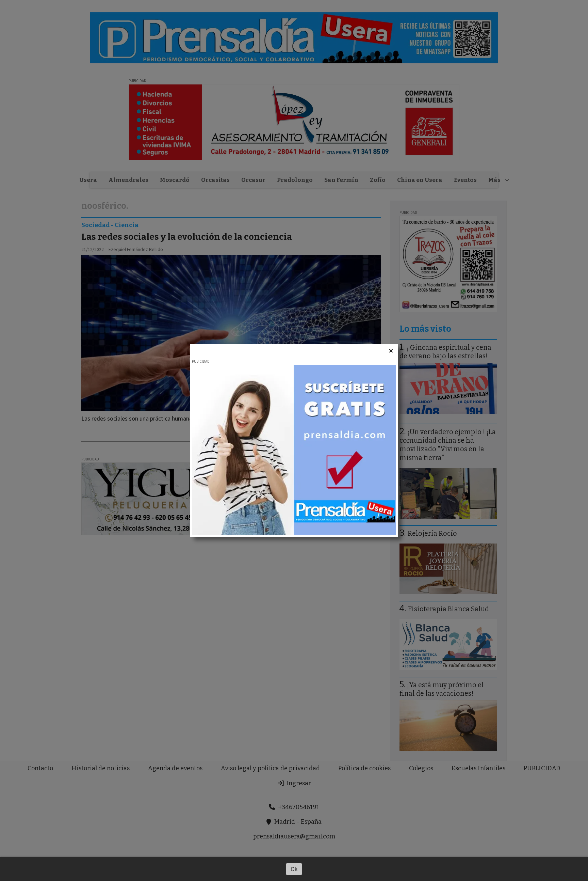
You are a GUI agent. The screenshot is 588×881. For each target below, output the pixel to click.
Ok (294, 869)
